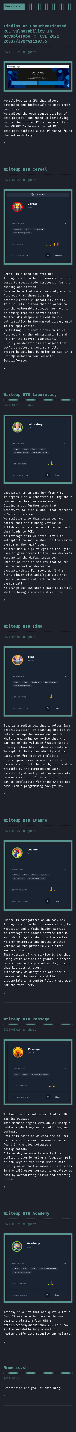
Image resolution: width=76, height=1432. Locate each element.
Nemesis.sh (16, 1367)
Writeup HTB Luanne (25, 820)
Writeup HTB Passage (26, 1019)
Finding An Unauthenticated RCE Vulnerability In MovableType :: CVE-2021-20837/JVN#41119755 (35, 34)
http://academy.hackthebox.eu (27, 1325)
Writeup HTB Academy (26, 1213)
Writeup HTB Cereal (25, 169)
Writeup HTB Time (23, 626)
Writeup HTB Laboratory (30, 394)
